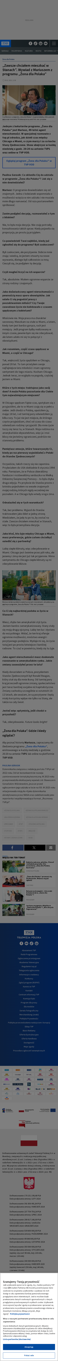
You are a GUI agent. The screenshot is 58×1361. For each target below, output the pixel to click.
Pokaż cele (29, 1355)
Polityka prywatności (20, 1314)
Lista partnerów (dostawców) (17, 1339)
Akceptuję (29, 1347)
